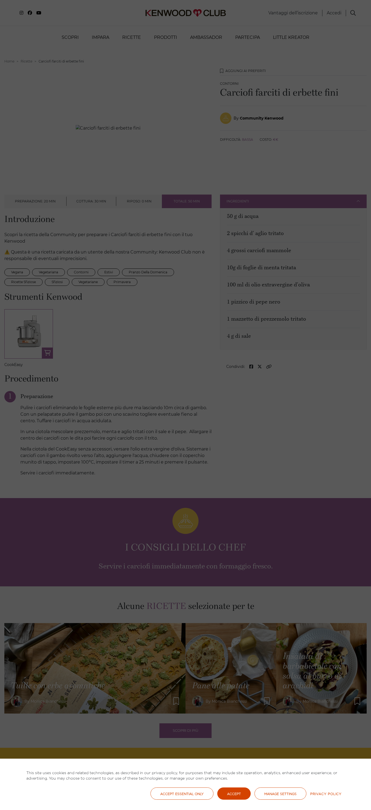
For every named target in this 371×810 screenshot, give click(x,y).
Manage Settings (280, 794)
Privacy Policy (326, 794)
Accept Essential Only (182, 794)
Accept (234, 794)
